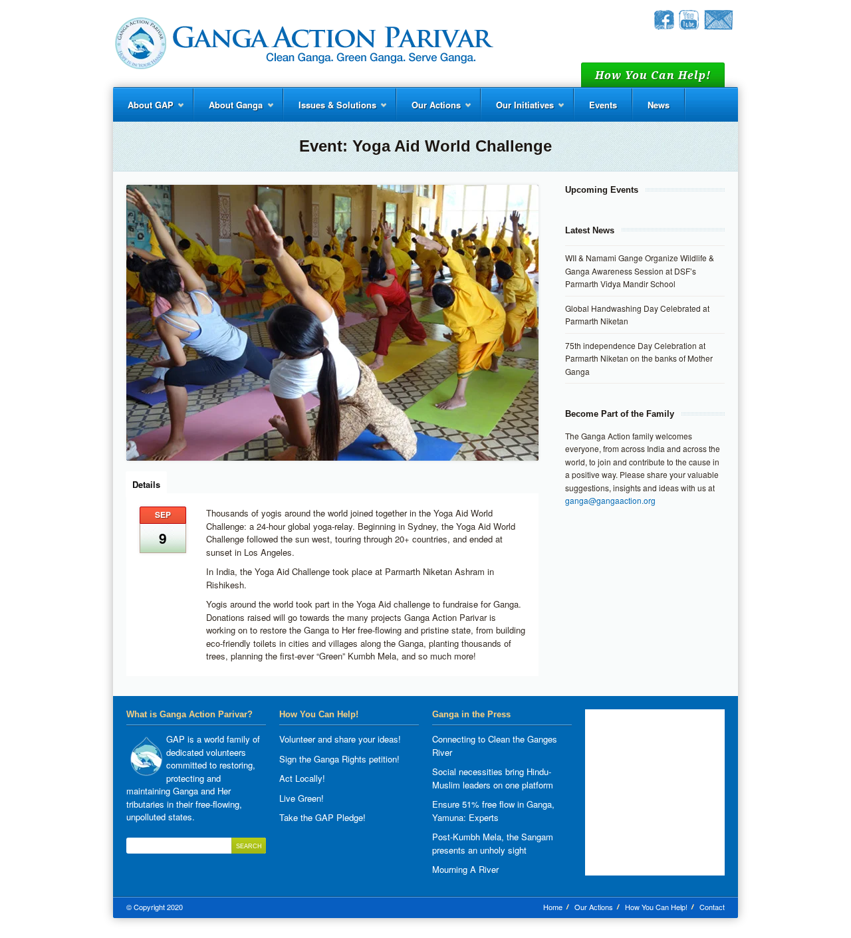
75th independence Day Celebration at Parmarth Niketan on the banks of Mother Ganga (639, 358)
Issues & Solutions (330, 110)
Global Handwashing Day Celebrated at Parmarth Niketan (637, 314)
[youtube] (689, 26)
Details (146, 484)
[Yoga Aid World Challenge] (332, 323)
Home (552, 906)
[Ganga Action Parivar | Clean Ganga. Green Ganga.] (303, 43)
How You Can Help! (656, 906)
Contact (712, 906)
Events (603, 104)
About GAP (143, 110)
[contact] (718, 26)
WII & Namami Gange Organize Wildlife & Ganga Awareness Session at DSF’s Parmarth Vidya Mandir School (639, 270)
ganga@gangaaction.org (610, 500)
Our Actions (429, 110)
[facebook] (664, 26)
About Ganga (228, 110)
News (658, 104)
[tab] (146, 483)
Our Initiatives (517, 110)
